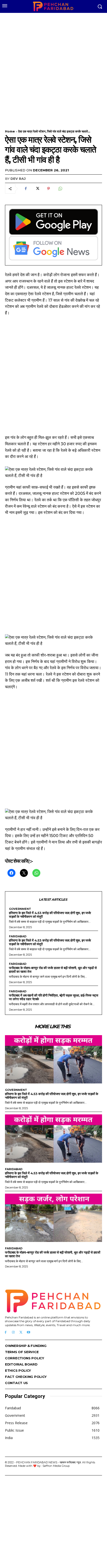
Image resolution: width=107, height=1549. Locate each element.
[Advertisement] (53, 68)
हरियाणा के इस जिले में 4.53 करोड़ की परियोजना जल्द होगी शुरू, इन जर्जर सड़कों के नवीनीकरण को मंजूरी (50, 915)
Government (20, 909)
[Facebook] (26, 189)
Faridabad (17, 936)
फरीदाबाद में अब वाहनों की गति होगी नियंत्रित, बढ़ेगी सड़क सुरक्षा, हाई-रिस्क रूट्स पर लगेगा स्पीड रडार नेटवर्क (53, 997)
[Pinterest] (49, 189)
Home (10, 131)
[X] (37, 189)
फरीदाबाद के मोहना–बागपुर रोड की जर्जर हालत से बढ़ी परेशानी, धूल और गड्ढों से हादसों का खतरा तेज (53, 969)
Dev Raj (18, 179)
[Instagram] (13, 1332)
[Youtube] (28, 1332)
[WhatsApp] (60, 189)
